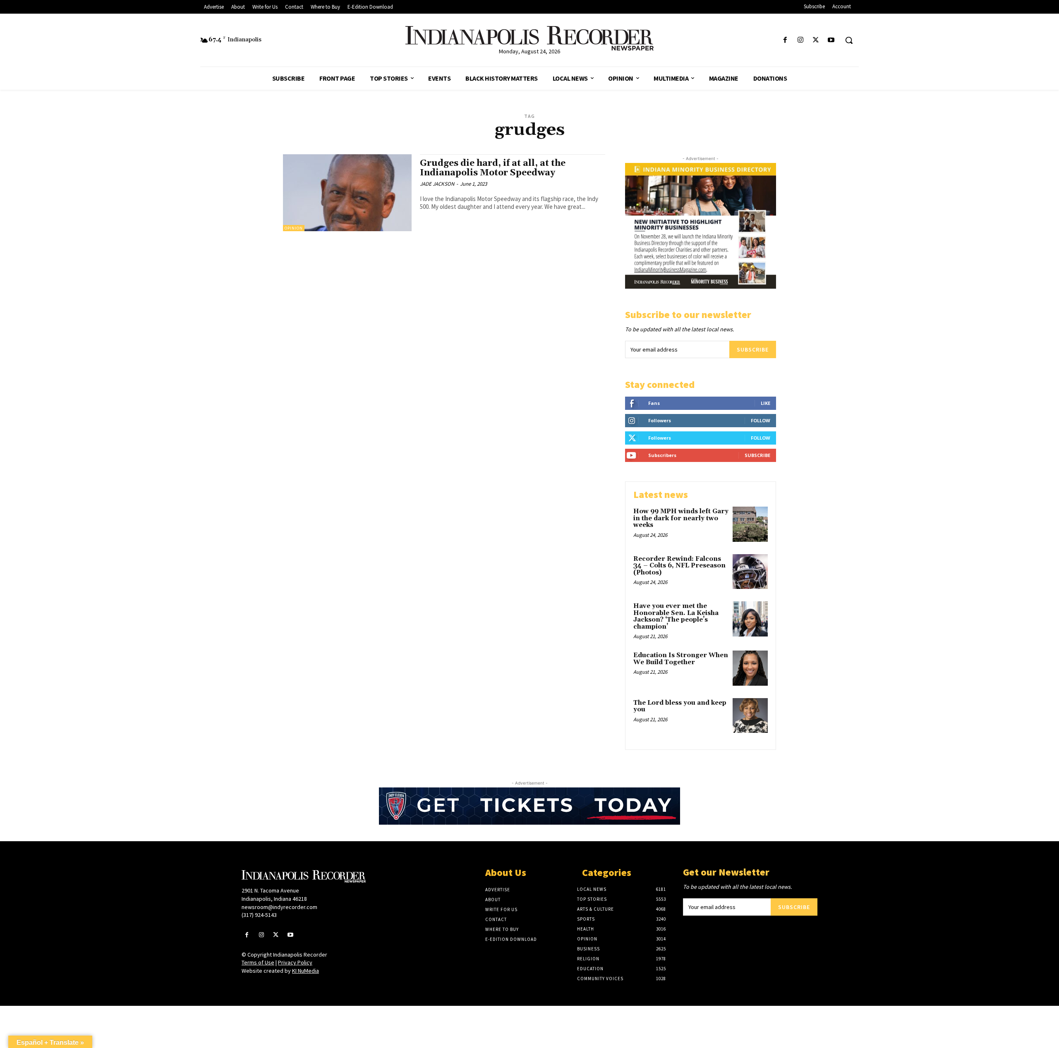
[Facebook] (785, 40)
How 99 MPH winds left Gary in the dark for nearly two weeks (680, 518)
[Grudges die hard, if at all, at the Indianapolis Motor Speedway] (347, 193)
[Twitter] (816, 40)
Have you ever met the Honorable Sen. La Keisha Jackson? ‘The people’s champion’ (676, 616)
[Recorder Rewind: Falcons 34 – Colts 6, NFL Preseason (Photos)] (750, 571)
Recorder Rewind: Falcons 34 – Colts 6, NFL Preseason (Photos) (679, 566)
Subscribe (753, 349)
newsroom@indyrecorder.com (279, 907)
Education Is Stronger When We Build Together (680, 658)
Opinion (294, 228)
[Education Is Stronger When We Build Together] (750, 668)
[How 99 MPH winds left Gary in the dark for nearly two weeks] (750, 524)
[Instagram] (800, 40)
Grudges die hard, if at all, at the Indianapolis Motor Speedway (492, 168)
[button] (849, 40)
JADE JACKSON (437, 183)
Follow (760, 420)
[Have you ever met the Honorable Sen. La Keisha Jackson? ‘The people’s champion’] (750, 618)
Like (765, 403)
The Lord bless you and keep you (679, 706)
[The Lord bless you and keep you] (750, 715)
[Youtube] (831, 40)
